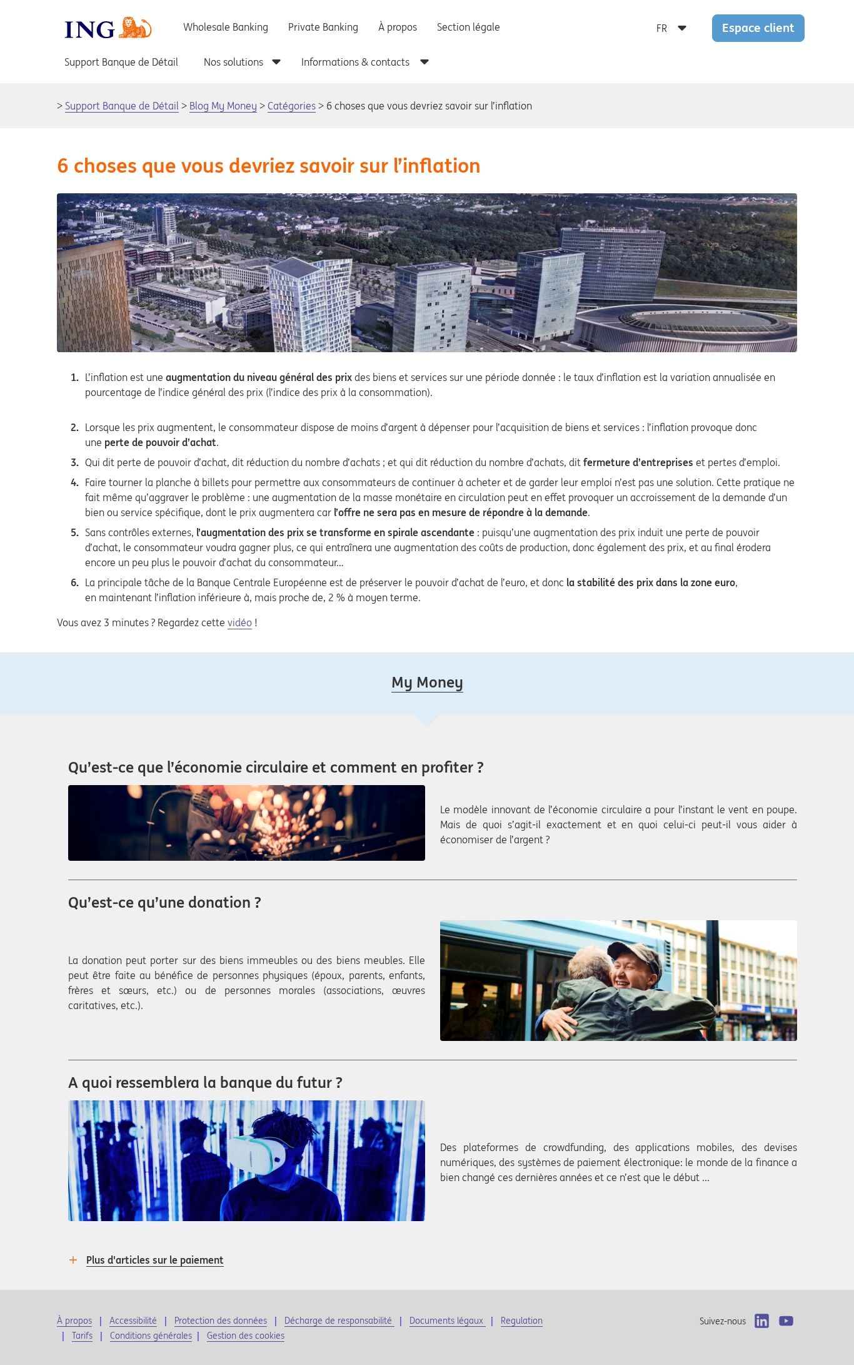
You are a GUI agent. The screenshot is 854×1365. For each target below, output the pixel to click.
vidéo (240, 622)
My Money (427, 682)
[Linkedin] (761, 1320)
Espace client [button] (758, 27)
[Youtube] (786, 1320)
